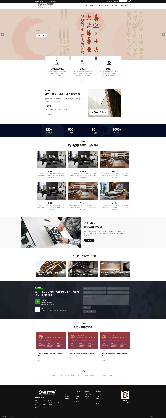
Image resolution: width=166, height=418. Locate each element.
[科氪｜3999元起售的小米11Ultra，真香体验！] (83, 268)
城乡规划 (115, 203)
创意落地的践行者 (93, 227)
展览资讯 (40, 350)
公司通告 (77, 394)
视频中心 (77, 401)
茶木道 (88, 382)
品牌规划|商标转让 (57, 69)
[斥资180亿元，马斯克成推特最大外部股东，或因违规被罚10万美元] (51, 268)
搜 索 (129, 1)
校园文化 (111, 375)
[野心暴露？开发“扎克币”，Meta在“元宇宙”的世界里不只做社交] (115, 268)
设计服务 (107, 5)
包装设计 (79, 375)
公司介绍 (92, 5)
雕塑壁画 (67, 375)
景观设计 (51, 203)
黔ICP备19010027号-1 (33, 416)
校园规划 (105, 375)
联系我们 (127, 5)
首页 (86, 5)
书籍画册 (98, 396)
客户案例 (114, 5)
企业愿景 (48, 106)
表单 (120, 5)
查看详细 (41, 35)
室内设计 (83, 69)
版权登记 (92, 375)
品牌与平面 (98, 394)
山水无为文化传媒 (42, 1)
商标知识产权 (88, 394)
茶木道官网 (109, 1)
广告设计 (87, 398)
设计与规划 (98, 401)
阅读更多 (40, 360)
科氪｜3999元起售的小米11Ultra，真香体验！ (81, 275)
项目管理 (83, 171)
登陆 (50, 1)
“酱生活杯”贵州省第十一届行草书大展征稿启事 (82, 353)
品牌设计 (54, 375)
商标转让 (60, 375)
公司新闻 (77, 396)
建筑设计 (51, 171)
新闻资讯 (99, 5)
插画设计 (73, 375)
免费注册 (54, 1)
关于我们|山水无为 (89, 223)
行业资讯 (77, 398)
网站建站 (87, 396)
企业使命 (47, 90)
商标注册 (86, 375)
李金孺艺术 (115, 1)
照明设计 (115, 171)
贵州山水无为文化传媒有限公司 (10, 416)
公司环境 (67, 396)
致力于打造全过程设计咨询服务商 (62, 93)
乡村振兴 (109, 69)
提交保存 (89, 311)
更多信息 (50, 114)
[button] (2, 34)
